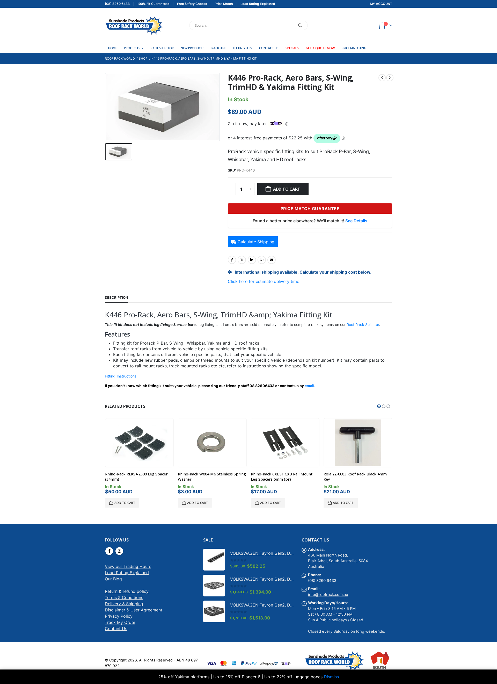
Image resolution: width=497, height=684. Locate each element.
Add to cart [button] (124, 503)
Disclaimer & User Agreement (133, 609)
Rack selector (162, 48)
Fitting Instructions (120, 376)
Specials (292, 48)
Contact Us (269, 48)
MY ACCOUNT (381, 4)
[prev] (382, 77)
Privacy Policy (119, 616)
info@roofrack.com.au (328, 594)
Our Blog (113, 578)
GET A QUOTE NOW (320, 48)
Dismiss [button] (331, 676)
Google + (262, 260)
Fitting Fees (242, 48)
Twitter (242, 260)
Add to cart (286, 189)
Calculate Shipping (256, 241)
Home (112, 48)
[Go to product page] (139, 442)
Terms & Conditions (124, 597)
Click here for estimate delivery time (263, 281)
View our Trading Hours (128, 566)
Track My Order (120, 622)
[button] (379, 406)
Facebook (232, 260)
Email (271, 260)
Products (132, 48)
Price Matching (354, 48)
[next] (389, 77)
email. (310, 385)
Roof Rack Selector (363, 324)
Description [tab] (116, 297)
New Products (192, 48)
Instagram (119, 551)
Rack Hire (218, 48)
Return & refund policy (127, 591)
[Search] (300, 25)
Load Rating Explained (127, 572)
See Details (356, 220)
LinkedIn (252, 260)
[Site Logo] (134, 25)
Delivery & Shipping (124, 603)
